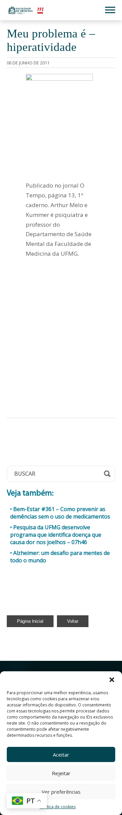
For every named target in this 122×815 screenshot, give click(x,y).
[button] (111, 679)
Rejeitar (61, 773)
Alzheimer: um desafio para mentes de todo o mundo (60, 556)
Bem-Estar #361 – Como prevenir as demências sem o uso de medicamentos (60, 512)
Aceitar (61, 754)
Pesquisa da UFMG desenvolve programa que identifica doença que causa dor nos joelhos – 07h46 (55, 535)
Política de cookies (58, 807)
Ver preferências (61, 791)
